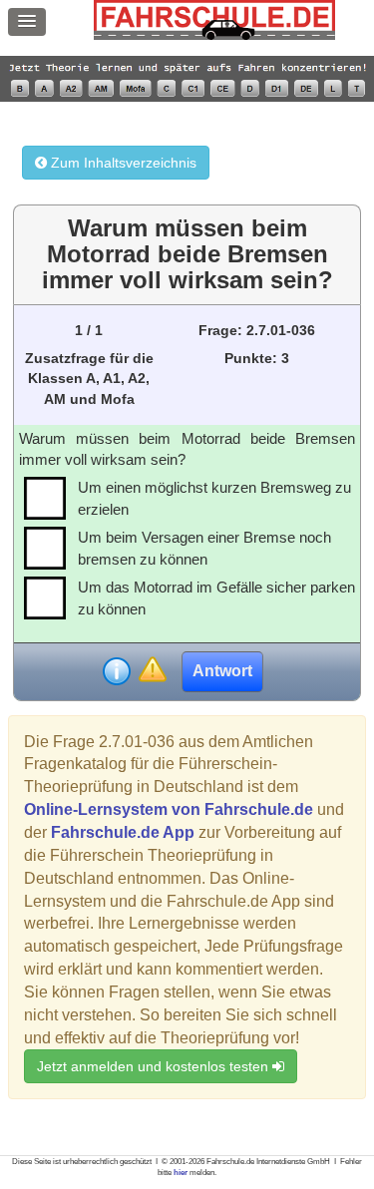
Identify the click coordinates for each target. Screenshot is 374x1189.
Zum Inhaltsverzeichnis (121, 163)
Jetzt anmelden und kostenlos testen (154, 1066)
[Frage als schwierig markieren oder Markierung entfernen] (152, 670)
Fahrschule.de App (122, 832)
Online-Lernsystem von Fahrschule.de (168, 809)
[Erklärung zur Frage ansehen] (117, 671)
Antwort (222, 670)
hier (180, 1172)
